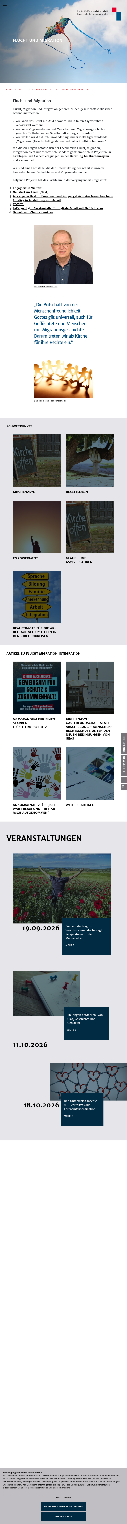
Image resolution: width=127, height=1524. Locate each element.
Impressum (64, 1487)
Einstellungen (63, 1497)
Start (9, 90)
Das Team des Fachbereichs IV (50, 401)
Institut (23, 90)
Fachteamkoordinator (45, 287)
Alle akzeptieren (63, 1516)
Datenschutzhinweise (38, 1487)
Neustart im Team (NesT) (30, 192)
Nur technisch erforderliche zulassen (63, 1506)
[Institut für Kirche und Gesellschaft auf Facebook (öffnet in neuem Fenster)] (124, 780)
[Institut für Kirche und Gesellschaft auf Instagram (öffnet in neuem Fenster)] (124, 787)
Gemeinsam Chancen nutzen (33, 212)
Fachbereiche (40, 90)
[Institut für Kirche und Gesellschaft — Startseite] (99, 14)
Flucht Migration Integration (71, 90)
